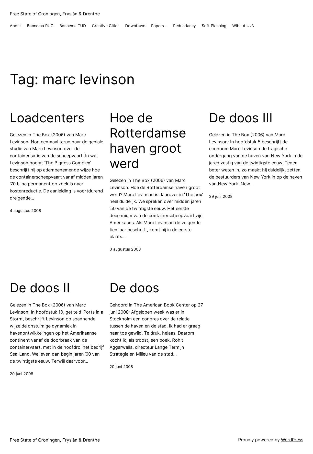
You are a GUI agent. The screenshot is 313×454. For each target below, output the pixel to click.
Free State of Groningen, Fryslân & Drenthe (55, 13)
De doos (134, 288)
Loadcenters (47, 118)
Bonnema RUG (40, 25)
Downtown (135, 25)
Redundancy (184, 25)
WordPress (292, 439)
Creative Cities (105, 25)
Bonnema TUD (72, 25)
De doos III (241, 118)
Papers (157, 25)
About (15, 25)
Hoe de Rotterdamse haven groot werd (148, 140)
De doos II (40, 288)
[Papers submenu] (166, 26)
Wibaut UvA (243, 25)
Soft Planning (214, 25)
